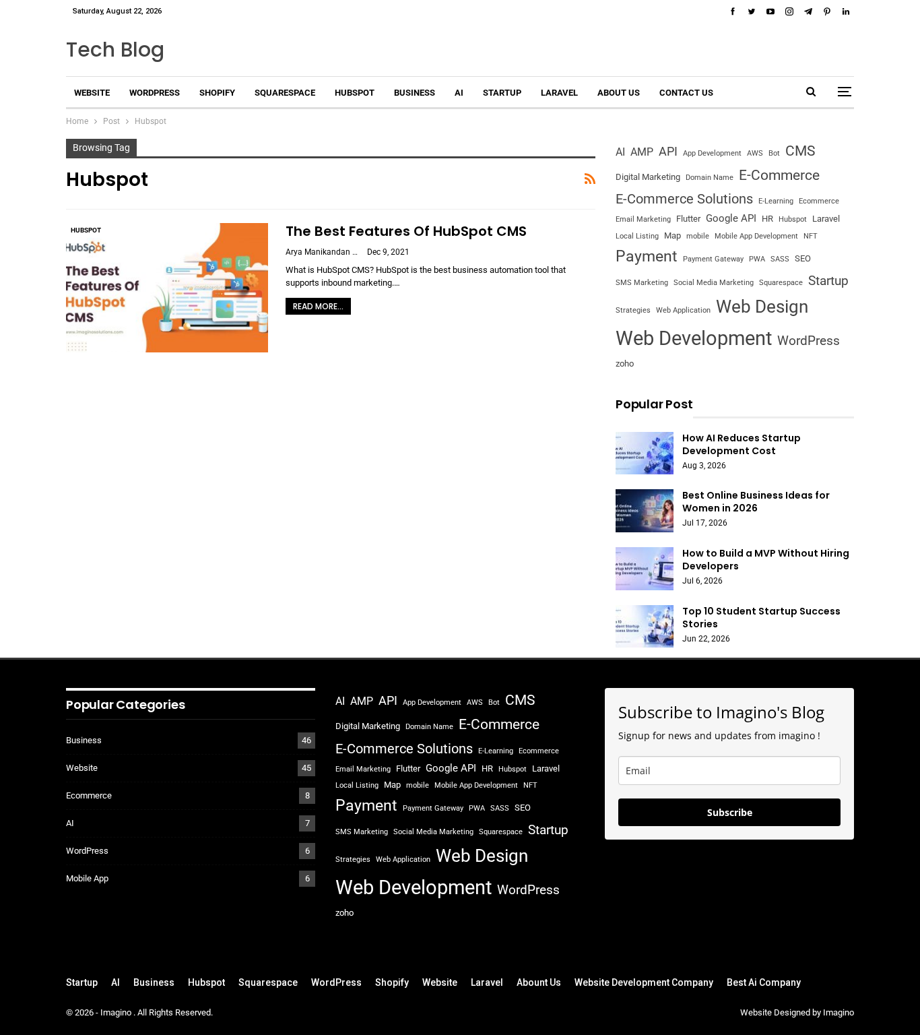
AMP (641, 152)
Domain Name (709, 177)
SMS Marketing (642, 282)
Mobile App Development (756, 236)
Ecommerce (819, 201)
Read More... (318, 306)
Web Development (694, 338)
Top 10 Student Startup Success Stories (761, 617)
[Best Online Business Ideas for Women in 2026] (644, 510)
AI (459, 93)
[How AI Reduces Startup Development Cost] (644, 453)
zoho (625, 363)
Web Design (762, 306)
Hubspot (354, 93)
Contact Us (686, 93)
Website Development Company (643, 982)
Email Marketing (643, 219)
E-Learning (775, 201)
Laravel (559, 93)
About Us (618, 93)
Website (92, 93)
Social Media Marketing (713, 282)
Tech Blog (115, 49)
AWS (755, 153)
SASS (779, 259)
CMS (800, 150)
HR (767, 219)
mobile (697, 236)
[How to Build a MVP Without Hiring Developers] (644, 568)
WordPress (154, 93)
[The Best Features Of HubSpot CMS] (167, 287)
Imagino (116, 1012)
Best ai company (764, 982)
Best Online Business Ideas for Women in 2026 (756, 502)
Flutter (688, 219)
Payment (647, 256)
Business (414, 93)
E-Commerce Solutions (684, 199)
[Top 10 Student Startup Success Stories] (644, 626)
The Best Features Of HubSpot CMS (406, 231)
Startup (502, 93)
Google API (731, 218)
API (668, 151)
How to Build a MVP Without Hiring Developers (765, 559)
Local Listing (637, 236)
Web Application (683, 310)
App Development (712, 153)
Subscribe (729, 812)
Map (672, 235)
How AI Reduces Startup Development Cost (741, 444)
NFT (810, 236)
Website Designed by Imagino (797, 1012)
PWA (757, 259)
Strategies (633, 310)
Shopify (217, 93)
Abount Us (539, 982)
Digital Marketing (648, 177)
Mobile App (87, 878)
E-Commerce (779, 174)
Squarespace (285, 93)
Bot (774, 153)
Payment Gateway (713, 259)
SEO (803, 258)
